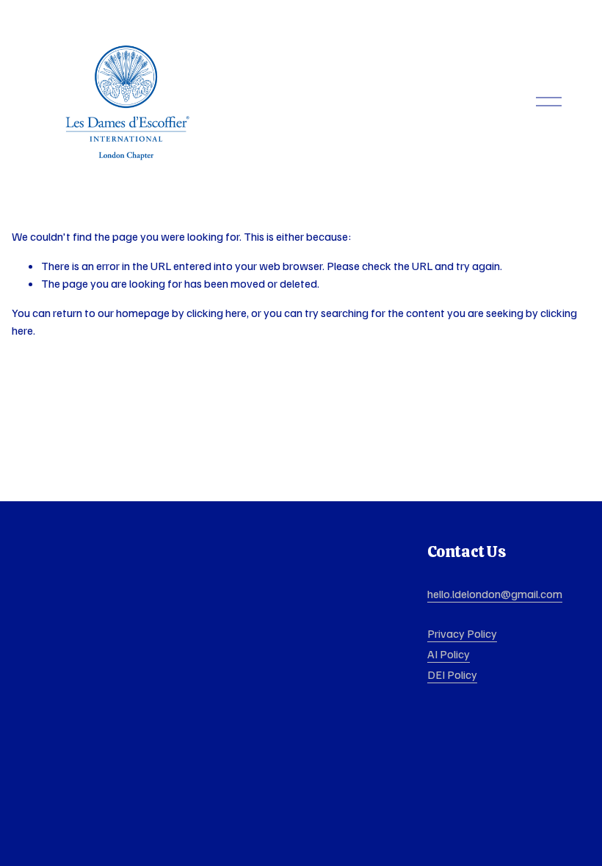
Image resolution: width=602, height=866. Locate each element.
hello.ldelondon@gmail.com (494, 593)
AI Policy (448, 654)
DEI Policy (452, 674)
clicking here (216, 312)
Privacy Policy (462, 633)
